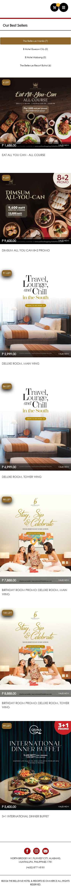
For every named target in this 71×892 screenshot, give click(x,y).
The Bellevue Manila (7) (35, 41)
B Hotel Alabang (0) (35, 57)
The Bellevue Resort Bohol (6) (35, 65)
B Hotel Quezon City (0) (35, 49)
